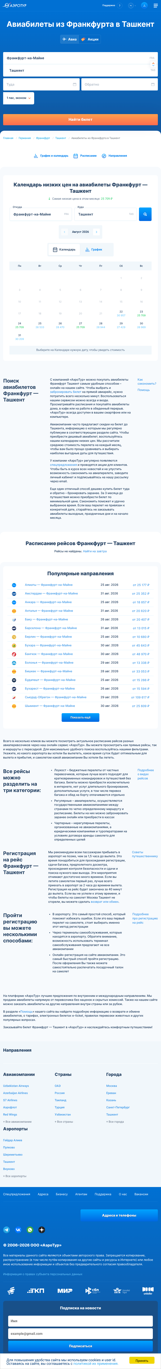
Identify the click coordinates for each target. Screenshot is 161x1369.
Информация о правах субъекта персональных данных (42, 1274)
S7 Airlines (10, 1100)
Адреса (43, 1194)
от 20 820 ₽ (140, 611)
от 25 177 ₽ (141, 585)
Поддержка (103, 1194)
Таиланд (60, 1100)
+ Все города (115, 1122)
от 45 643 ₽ (140, 645)
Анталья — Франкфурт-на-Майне (49, 611)
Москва (111, 1086)
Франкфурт (43, 138)
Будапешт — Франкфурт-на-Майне (50, 680)
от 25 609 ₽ (140, 706)
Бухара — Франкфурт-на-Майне (48, 645)
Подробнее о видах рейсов (146, 774)
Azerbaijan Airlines (15, 1093)
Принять (142, 1360)
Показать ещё (80, 717)
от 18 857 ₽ (141, 602)
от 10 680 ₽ (140, 637)
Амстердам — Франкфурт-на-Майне (51, 593)
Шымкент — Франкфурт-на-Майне (50, 706)
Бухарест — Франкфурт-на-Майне (50, 688)
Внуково (9, 1169)
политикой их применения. (95, 1364)
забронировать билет (65, 392)
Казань (111, 1100)
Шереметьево (12, 1154)
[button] (112, 5)
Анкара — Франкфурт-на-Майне (48, 602)
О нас (123, 1194)
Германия (25, 138)
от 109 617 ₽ (140, 697)
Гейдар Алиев (12, 1140)
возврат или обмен (104, 902)
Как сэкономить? (147, 382)
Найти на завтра (95, 551)
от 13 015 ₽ (141, 628)
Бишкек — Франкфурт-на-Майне (48, 671)
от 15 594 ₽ (140, 688)
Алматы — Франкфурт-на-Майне (49, 585)
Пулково (9, 1147)
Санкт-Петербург (118, 1107)
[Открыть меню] (156, 5)
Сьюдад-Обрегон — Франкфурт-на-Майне (55, 697)
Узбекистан (63, 1114)
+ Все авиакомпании (17, 1122)
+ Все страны (64, 1122)
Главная (8, 138)
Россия (60, 1093)
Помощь (144, 390)
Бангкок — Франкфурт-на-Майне (49, 654)
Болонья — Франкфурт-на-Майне (49, 662)
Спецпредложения (16, 1194)
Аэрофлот (10, 1107)
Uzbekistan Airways (16, 1086)
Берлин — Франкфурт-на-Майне (48, 637)
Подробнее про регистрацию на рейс (145, 918)
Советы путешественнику (145, 854)
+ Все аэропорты (14, 1176)
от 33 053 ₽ (140, 671)
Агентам (81, 1194)
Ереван (111, 1093)
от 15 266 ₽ (140, 680)
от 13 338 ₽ (140, 662)
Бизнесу (62, 1194)
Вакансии (141, 1194)
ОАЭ (58, 1086)
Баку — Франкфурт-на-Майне (46, 619)
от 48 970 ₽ (140, 654)
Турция (60, 1107)
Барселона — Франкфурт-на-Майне (51, 628)
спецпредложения (63, 465)
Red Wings (10, 1114)
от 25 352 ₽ (140, 593)
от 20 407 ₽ (140, 619)
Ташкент (60, 138)
